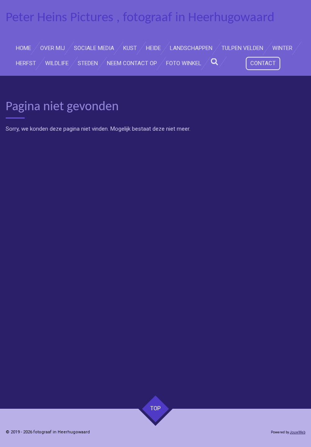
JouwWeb (297, 432)
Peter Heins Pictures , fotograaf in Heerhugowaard (140, 18)
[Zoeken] (214, 62)
